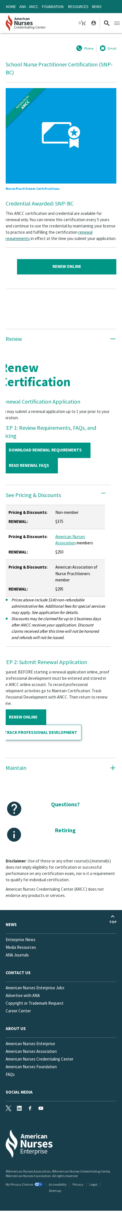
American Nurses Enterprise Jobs (35, 987)
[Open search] (107, 23)
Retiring (65, 830)
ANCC (33, 6)
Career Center (18, 1010)
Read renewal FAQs (29, 465)
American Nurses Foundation (31, 1066)
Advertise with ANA (23, 995)
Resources (78, 6)
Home (11, 6)
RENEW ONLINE (23, 717)
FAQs (10, 1074)
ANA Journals (17, 955)
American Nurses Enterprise (30, 1043)
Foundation (53, 6)
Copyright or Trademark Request (35, 1003)
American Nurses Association (31, 1051)
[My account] (93, 23)
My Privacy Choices (19, 1184)
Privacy (78, 1184)
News (97, 6)
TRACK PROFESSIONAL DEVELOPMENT (40, 732)
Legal (93, 1184)
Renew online (66, 266)
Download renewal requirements (45, 450)
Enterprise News (20, 939)
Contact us (18, 972)
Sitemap (55, 1190)
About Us (16, 1028)
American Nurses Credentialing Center (39, 1059)
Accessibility (58, 1184)
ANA (22, 6)
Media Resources (21, 947)
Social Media (19, 1092)
